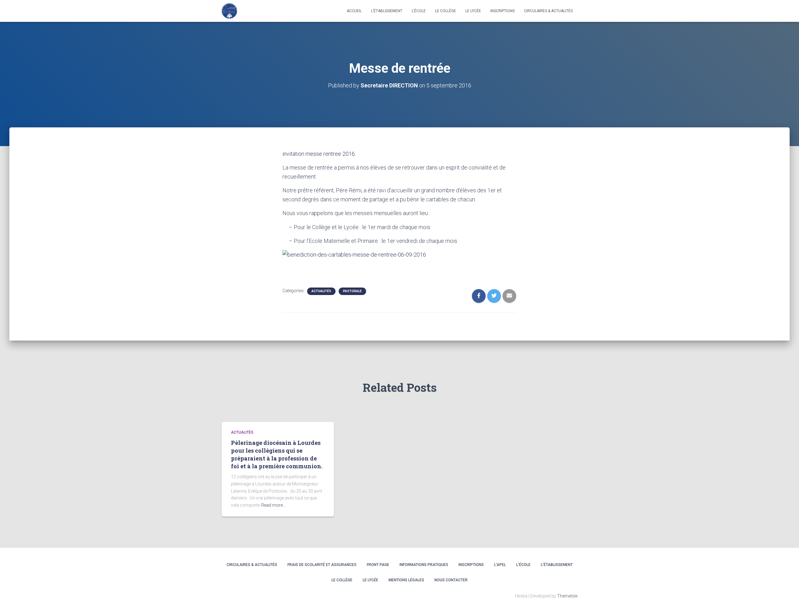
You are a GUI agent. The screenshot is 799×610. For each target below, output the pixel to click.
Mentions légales (406, 580)
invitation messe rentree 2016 (318, 153)
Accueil (354, 11)
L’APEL (500, 565)
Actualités (321, 291)
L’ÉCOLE (523, 565)
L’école (419, 11)
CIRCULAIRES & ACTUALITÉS (548, 11)
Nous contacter (451, 580)
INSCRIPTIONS (502, 11)
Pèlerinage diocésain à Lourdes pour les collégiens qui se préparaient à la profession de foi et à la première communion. (276, 454)
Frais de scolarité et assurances (321, 565)
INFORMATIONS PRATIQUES (424, 565)
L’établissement (386, 11)
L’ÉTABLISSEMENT (557, 565)
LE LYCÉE (473, 11)
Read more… (273, 505)
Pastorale (352, 291)
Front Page (378, 565)
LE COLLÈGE (445, 11)
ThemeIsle (567, 595)
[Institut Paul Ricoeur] (229, 11)
